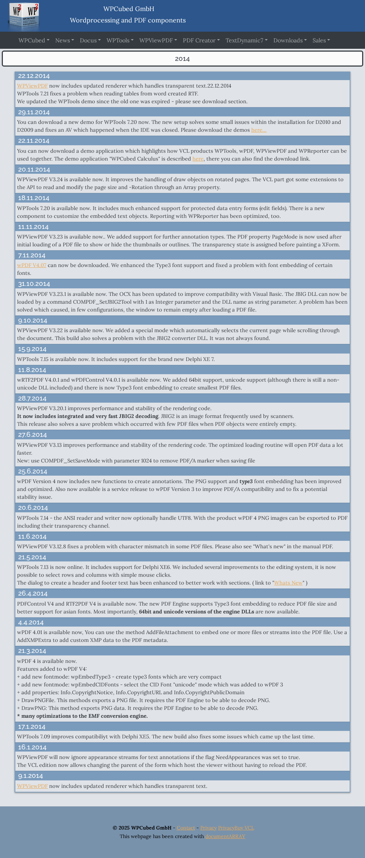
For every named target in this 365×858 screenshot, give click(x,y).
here (198, 158)
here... (259, 129)
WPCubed (32, 40)
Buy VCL (244, 828)
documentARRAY (225, 836)
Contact (186, 828)
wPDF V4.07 (31, 265)
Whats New (288, 582)
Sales (319, 40)
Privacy (208, 828)
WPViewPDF (156, 40)
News (62, 40)
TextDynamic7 (244, 40)
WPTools (118, 40)
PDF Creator (199, 40)
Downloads (288, 40)
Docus (88, 40)
